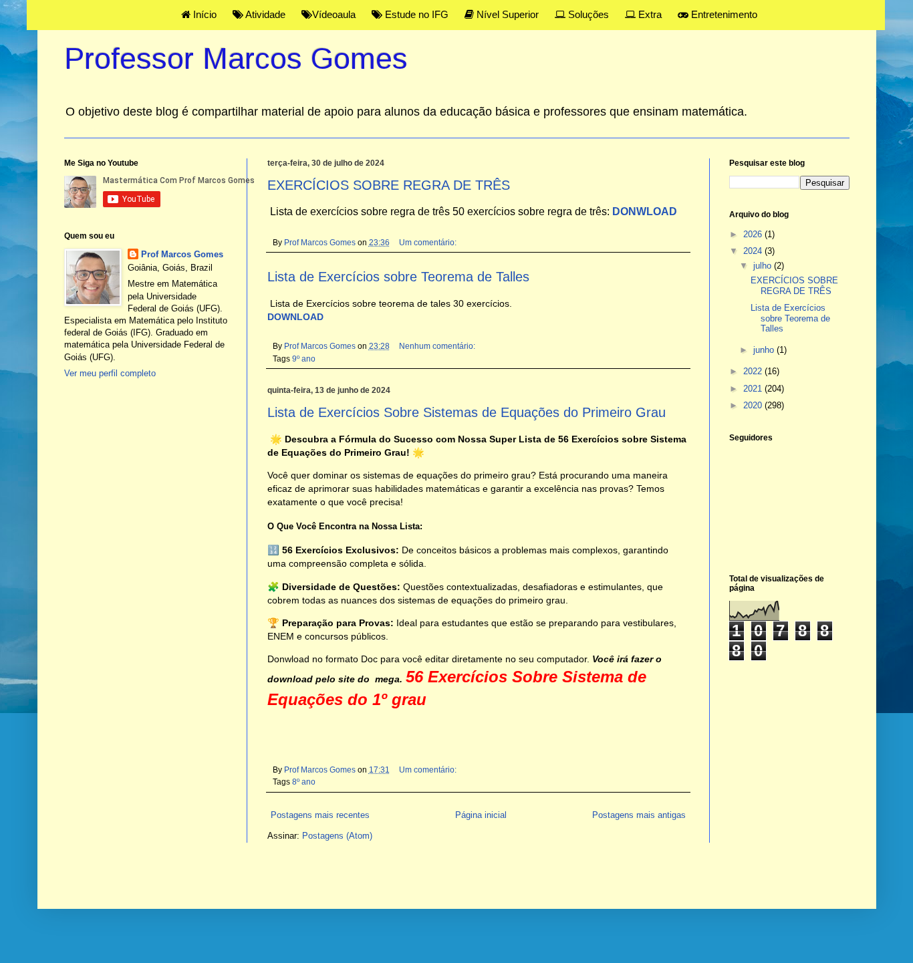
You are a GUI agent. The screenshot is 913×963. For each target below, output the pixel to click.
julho (763, 266)
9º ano (303, 358)
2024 (754, 251)
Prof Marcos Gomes (182, 254)
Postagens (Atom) (337, 836)
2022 (754, 371)
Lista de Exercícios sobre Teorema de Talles (398, 276)
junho (765, 350)
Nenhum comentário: (438, 345)
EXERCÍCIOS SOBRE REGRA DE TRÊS (388, 185)
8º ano (303, 781)
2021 (754, 389)
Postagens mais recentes (320, 815)
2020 (754, 405)
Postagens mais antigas (639, 815)
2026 (754, 234)
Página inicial (481, 815)
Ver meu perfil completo (110, 373)
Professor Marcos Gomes (236, 58)
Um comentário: (429, 242)
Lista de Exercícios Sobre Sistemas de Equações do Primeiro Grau (466, 412)
